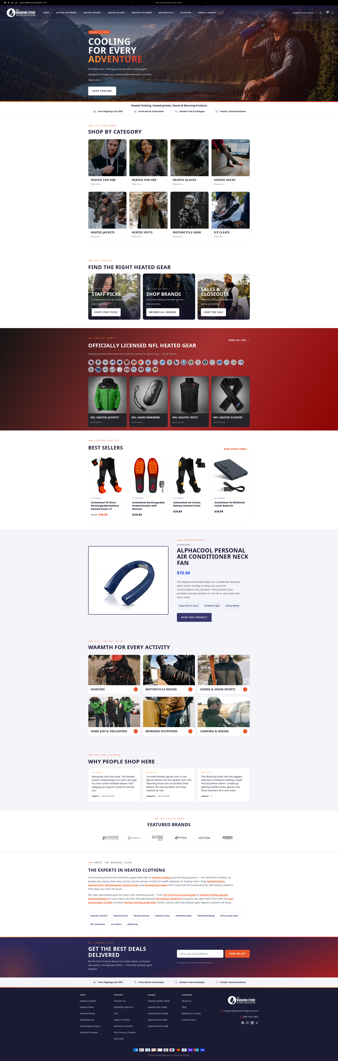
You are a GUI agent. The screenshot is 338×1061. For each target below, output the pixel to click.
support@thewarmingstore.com (33, 2)
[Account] (321, 12)
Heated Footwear (66, 12)
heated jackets (216, 881)
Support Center (122, 1019)
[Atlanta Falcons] (98, 362)
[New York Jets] (105, 369)
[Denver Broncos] (155, 362)
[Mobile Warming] (227, 838)
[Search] (332, 12)
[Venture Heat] (181, 838)
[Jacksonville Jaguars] (191, 362)
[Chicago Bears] (127, 362)
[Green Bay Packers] (169, 362)
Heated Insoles (184, 915)
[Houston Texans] (177, 362)
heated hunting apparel (214, 895)
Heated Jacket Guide (159, 1000)
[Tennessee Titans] (148, 369)
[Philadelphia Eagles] (112, 369)
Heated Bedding (206, 915)
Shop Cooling (102, 90)
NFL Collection (97, 924)
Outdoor (185, 12)
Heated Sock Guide (157, 1019)
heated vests (96, 885)
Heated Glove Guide (158, 1013)
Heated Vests (120, 915)
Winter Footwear (142, 12)
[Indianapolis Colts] (184, 362)
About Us (186, 1000)
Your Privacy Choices (124, 1032)
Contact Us (120, 1000)
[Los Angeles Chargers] (212, 362)
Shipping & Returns (123, 1007)
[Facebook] (242, 1022)
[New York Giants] (98, 369)
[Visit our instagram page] (9, 2)
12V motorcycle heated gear (179, 895)
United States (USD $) (303, 13)
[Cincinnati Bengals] (134, 362)
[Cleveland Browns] (141, 362)
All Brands (132, 924)
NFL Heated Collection (169, 898)
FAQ (116, 1013)
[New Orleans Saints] (91, 369)
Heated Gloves (116, 12)
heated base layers (156, 885)
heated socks (131, 885)
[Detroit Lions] (162, 362)
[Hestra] (204, 838)
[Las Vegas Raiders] (205, 362)
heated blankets (98, 898)
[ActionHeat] (110, 838)
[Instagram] (247, 1022)
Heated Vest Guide (157, 1007)
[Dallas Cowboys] (148, 362)
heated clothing (161, 877)
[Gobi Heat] (157, 838)
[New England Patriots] (241, 362)
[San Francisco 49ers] (127, 369)
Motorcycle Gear (229, 915)
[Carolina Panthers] (120, 362)
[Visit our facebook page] (5, 2)
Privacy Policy (189, 1019)
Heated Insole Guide (158, 1026)
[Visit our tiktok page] (16, 2)
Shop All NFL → (239, 340)
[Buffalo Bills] (112, 362)
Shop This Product (194, 617)
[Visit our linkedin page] (12, 2)
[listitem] (169, 2)
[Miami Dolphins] (226, 362)
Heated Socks (162, 915)
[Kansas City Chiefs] (198, 362)
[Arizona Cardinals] (91, 362)
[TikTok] (257, 1022)
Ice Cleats (116, 924)
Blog (184, 1007)
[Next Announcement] (207, 2)
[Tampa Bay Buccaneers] (141, 369)
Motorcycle (166, 12)
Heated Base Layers (90, 1026)
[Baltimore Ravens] (105, 362)
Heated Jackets (98, 915)
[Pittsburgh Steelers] (120, 369)
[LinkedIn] (252, 1022)
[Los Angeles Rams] (219, 362)
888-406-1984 (250, 1016)
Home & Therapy (207, 12)
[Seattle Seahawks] (134, 369)
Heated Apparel (92, 12)
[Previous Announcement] (131, 2)
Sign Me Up (237, 953)
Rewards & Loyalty (123, 1026)
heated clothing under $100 (140, 902)
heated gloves (113, 885)
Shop (46, 12)
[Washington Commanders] (155, 369)
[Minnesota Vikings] (234, 362)
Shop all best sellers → (237, 449)
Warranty (119, 1038)
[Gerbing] (134, 838)
